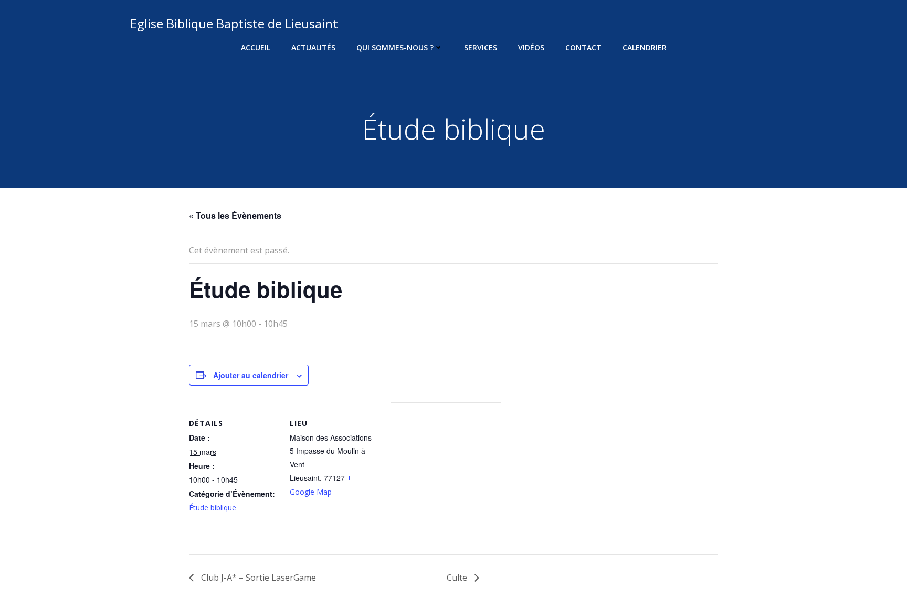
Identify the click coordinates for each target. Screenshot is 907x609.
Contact (583, 47)
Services (480, 47)
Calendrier (645, 47)
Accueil (255, 47)
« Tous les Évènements (235, 215)
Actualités (313, 47)
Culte (458, 577)
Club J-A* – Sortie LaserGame (257, 577)
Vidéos (531, 47)
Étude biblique (212, 507)
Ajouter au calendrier (250, 375)
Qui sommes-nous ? (395, 47)
